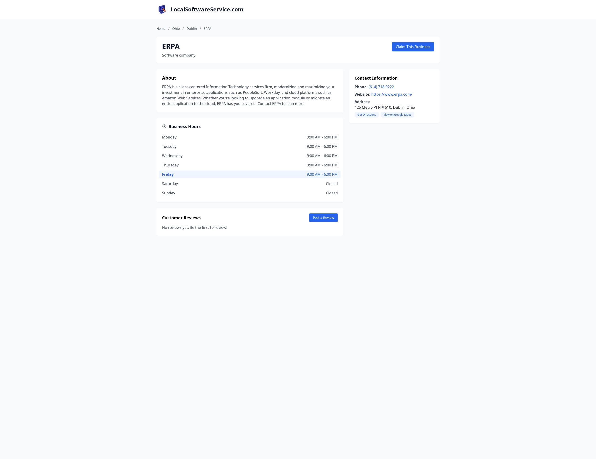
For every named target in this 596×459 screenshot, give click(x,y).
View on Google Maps (397, 115)
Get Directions (366, 115)
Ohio (176, 28)
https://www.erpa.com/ (391, 94)
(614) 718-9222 (381, 86)
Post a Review (323, 217)
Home (161, 28)
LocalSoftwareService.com (207, 9)
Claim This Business (413, 46)
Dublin (191, 28)
